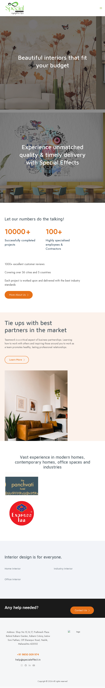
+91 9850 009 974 (28, 654)
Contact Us (81, 610)
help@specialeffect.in (28, 659)
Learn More (15, 359)
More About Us (17, 294)
